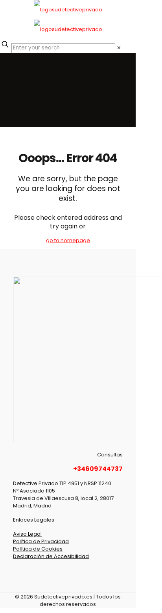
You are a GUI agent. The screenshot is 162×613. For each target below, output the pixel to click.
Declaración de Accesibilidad (51, 556)
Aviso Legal (27, 534)
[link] (119, 47)
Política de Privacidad (41, 541)
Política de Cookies (38, 549)
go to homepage (68, 240)
